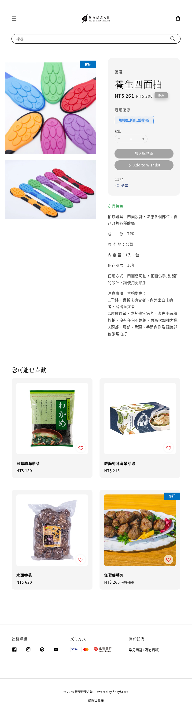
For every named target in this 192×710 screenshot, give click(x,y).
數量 (118, 131)
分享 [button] (124, 185)
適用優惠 (122, 109)
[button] (14, 18)
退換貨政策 (96, 700)
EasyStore (120, 691)
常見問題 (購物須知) (144, 650)
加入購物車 (144, 153)
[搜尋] (172, 38)
